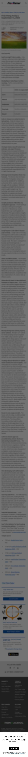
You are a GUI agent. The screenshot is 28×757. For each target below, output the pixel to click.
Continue (14, 748)
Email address (12, 741)
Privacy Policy (22, 753)
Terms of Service (13, 753)
